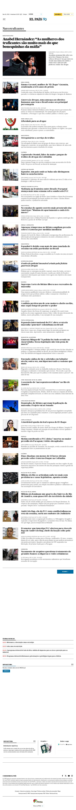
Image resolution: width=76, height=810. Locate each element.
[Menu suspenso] (4, 19)
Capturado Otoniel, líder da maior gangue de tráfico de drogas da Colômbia (44, 156)
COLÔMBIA (24, 152)
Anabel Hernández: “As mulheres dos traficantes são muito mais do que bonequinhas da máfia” (33, 43)
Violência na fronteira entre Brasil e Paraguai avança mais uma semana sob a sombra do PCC (44, 190)
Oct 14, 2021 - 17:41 (39, 194)
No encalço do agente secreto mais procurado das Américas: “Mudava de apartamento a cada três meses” (46, 210)
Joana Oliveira (25, 481)
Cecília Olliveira (25, 269)
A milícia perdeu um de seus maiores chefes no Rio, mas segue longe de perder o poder (47, 305)
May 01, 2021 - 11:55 (39, 367)
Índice (47, 793)
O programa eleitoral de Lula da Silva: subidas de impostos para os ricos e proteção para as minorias (35, 651)
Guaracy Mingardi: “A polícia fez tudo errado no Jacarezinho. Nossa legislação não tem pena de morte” (45, 342)
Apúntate (6, 671)
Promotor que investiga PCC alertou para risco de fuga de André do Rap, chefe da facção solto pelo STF (46, 531)
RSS (44, 793)
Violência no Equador (27, 169)
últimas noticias (9, 638)
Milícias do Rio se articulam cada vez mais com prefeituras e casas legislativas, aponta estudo (44, 476)
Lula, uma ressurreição (14, 646)
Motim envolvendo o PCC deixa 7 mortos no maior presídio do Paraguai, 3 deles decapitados (46, 440)
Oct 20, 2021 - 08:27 (40, 177)
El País (23, 557)
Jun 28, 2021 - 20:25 (49, 290)
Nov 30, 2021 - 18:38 (42, 90)
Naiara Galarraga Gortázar (29, 252)
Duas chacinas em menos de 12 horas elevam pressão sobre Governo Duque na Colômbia (43, 457)
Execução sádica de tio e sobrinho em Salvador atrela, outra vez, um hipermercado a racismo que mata (46, 361)
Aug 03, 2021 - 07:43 (37, 269)
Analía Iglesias (25, 108)
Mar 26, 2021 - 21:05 (39, 388)
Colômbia (24, 453)
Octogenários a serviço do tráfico (38, 138)
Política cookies (41, 791)
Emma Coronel (25, 82)
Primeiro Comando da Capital (29, 186)
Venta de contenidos (25, 791)
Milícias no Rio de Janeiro (28, 472)
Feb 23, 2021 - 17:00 (44, 425)
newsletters (7, 664)
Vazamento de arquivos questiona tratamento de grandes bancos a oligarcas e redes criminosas (46, 553)
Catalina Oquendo (26, 160)
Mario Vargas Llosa (26, 124)
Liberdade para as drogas (33, 121)
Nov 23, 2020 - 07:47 (42, 462)
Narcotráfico (25, 135)
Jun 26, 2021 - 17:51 (51, 309)
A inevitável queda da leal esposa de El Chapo (43, 422)
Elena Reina (52, 52)
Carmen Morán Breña (27, 290)
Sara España (24, 177)
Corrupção (24, 549)
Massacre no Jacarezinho (28, 337)
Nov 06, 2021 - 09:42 (39, 124)
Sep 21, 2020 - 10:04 (36, 557)
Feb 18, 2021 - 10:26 (41, 444)
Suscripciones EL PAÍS (24, 793)
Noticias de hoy (53, 793)
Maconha (23, 282)
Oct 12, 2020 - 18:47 (49, 536)
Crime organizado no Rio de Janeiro (31, 380)
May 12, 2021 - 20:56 (56, 328)
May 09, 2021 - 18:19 (43, 348)
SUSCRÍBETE (58, 14)
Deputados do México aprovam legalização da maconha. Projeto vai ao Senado (44, 404)
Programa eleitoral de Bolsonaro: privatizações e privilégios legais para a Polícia (34, 656)
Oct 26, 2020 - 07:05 (42, 481)
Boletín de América (10, 746)
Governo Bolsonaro (27, 261)
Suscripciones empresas (36, 793)
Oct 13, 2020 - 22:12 (41, 517)
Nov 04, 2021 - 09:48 (38, 141)
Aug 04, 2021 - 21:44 (49, 252)
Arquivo (43, 741)
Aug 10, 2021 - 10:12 (43, 233)
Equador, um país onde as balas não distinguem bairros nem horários (45, 173)
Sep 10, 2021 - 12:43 (43, 216)
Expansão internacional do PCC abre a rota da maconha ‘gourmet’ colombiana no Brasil (44, 324)
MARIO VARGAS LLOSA (27, 119)
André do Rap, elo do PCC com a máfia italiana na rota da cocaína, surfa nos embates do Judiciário (46, 512)
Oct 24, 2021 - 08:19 (43, 160)
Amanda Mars (25, 90)
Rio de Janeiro (25, 301)
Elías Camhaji (25, 409)
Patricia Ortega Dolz (27, 216)
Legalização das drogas (28, 400)
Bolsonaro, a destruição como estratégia (20, 642)
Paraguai (23, 436)
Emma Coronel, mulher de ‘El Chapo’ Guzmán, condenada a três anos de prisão (44, 86)
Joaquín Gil (24, 141)
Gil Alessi (23, 194)
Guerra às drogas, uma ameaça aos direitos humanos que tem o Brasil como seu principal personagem (44, 102)
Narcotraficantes (13, 28)
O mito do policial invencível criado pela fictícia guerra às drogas (44, 265)
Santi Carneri (25, 444)
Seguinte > (65, 571)
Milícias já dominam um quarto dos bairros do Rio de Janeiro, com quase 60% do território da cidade (46, 495)
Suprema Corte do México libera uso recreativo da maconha (46, 286)
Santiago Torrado (35, 328)
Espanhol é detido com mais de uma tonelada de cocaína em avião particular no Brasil (45, 248)
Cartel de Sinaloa (26, 419)
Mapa (59, 791)
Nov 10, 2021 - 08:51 (40, 108)
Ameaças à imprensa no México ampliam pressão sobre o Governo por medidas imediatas (46, 228)
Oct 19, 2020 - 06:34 (41, 500)
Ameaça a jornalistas (27, 225)
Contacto (17, 791)
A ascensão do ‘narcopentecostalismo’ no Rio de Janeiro (45, 383)
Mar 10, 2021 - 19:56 (45, 409)
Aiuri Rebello (25, 328)
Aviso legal (34, 791)
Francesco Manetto (26, 233)
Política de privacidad (51, 791)
